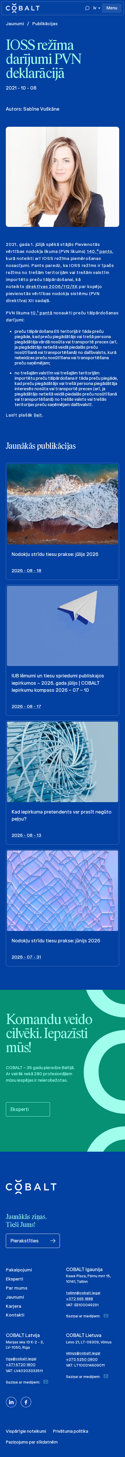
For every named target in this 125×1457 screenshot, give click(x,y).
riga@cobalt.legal (21, 1359)
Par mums (16, 1288)
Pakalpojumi (19, 1270)
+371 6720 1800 (20, 1364)
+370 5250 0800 (82, 1359)
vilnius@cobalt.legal (83, 1353)
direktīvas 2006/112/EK (52, 286)
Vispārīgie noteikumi (26, 1431)
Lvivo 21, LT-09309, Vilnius (89, 1342)
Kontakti (15, 1315)
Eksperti (14, 1279)
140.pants (99, 251)
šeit (38, 415)
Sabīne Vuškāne (41, 109)
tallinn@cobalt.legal (83, 1293)
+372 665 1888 (79, 1299)
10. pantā (41, 313)
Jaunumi (15, 23)
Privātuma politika (70, 1431)
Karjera (13, 1306)
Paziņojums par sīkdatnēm (32, 1442)
